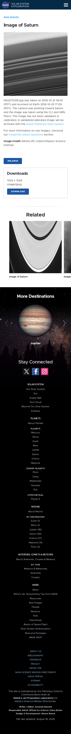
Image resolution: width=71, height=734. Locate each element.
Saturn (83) (35, 534)
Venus (35, 437)
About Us (35, 651)
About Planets (35, 423)
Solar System (35, 384)
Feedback (35, 660)
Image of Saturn (18, 277)
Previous (7, 324)
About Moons (35, 511)
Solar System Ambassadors (35, 629)
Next (64, 324)
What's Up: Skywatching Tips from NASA (36, 594)
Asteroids (35, 573)
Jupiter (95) (35, 530)
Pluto (35, 472)
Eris (35, 490)
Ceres (36, 477)
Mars (35, 446)
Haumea (35, 485)
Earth (35, 441)
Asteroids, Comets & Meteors (35, 555)
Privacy (35, 664)
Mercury (35, 433)
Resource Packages (35, 633)
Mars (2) (35, 525)
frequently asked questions (26, 134)
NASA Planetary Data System (45, 124)
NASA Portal (35, 676)
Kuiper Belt (35, 398)
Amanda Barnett (43, 707)
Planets (35, 418)
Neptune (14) (35, 542)
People (35, 607)
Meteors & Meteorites (35, 569)
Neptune (35, 463)
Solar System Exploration (18, 5)
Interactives (35, 620)
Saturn (35, 454)
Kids (35, 616)
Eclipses (35, 411)
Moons (35, 507)
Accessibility (35, 685)
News (35, 590)
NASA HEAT (35, 637)
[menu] (66, 5)
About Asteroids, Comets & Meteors (35, 559)
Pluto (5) (35, 547)
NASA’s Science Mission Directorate (35, 701)
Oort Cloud (35, 402)
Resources (35, 598)
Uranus (35, 458)
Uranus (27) (35, 538)
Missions (35, 611)
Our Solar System (35, 389)
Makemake (35, 481)
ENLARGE (13, 161)
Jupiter (35, 343)
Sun (35, 393)
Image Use (35, 668)
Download (18, 192)
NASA (4, 5)
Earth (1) (35, 521)
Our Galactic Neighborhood (18, 12)
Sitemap (35, 681)
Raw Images (11, 17)
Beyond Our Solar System (35, 406)
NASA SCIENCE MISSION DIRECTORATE (35, 672)
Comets (35, 577)
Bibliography (35, 656)
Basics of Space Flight (35, 624)
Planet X (35, 499)
